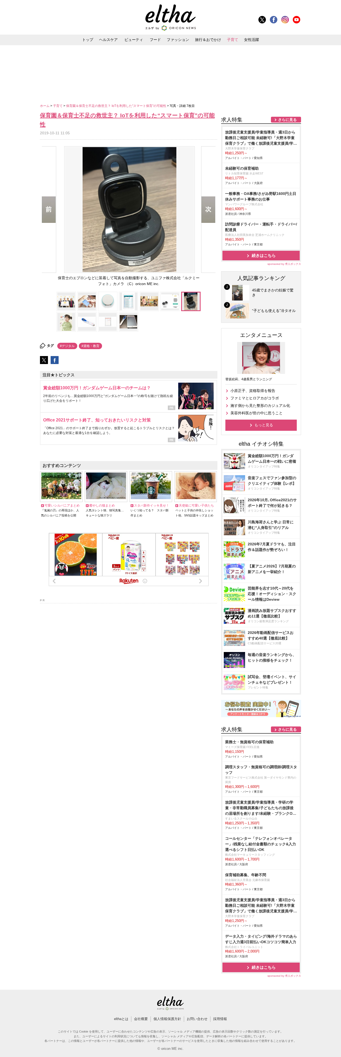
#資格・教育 (90, 346)
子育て (232, 39)
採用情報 (220, 1019)
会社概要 (141, 1019)
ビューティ (133, 39)
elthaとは (121, 1019)
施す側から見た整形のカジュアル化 (260, 405)
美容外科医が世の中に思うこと (256, 413)
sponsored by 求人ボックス (284, 263)
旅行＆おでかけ (208, 39)
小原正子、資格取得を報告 (252, 390)
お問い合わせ (197, 1019)
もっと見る (263, 425)
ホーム (45, 106)
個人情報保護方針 (167, 1019)
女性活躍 (251, 39)
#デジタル (67, 346)
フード (155, 39)
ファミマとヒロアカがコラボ (254, 398)
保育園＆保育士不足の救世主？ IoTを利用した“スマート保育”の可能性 (116, 106)
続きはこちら (264, 255)
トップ (87, 39)
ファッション (178, 39)
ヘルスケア (108, 39)
